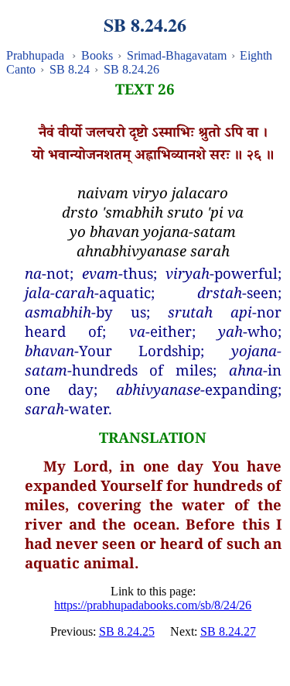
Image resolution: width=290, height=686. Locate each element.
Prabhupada (35, 55)
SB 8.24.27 (228, 631)
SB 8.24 (69, 69)
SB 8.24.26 (131, 69)
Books (97, 55)
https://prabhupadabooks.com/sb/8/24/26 (152, 605)
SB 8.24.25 (127, 631)
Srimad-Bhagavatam (177, 55)
